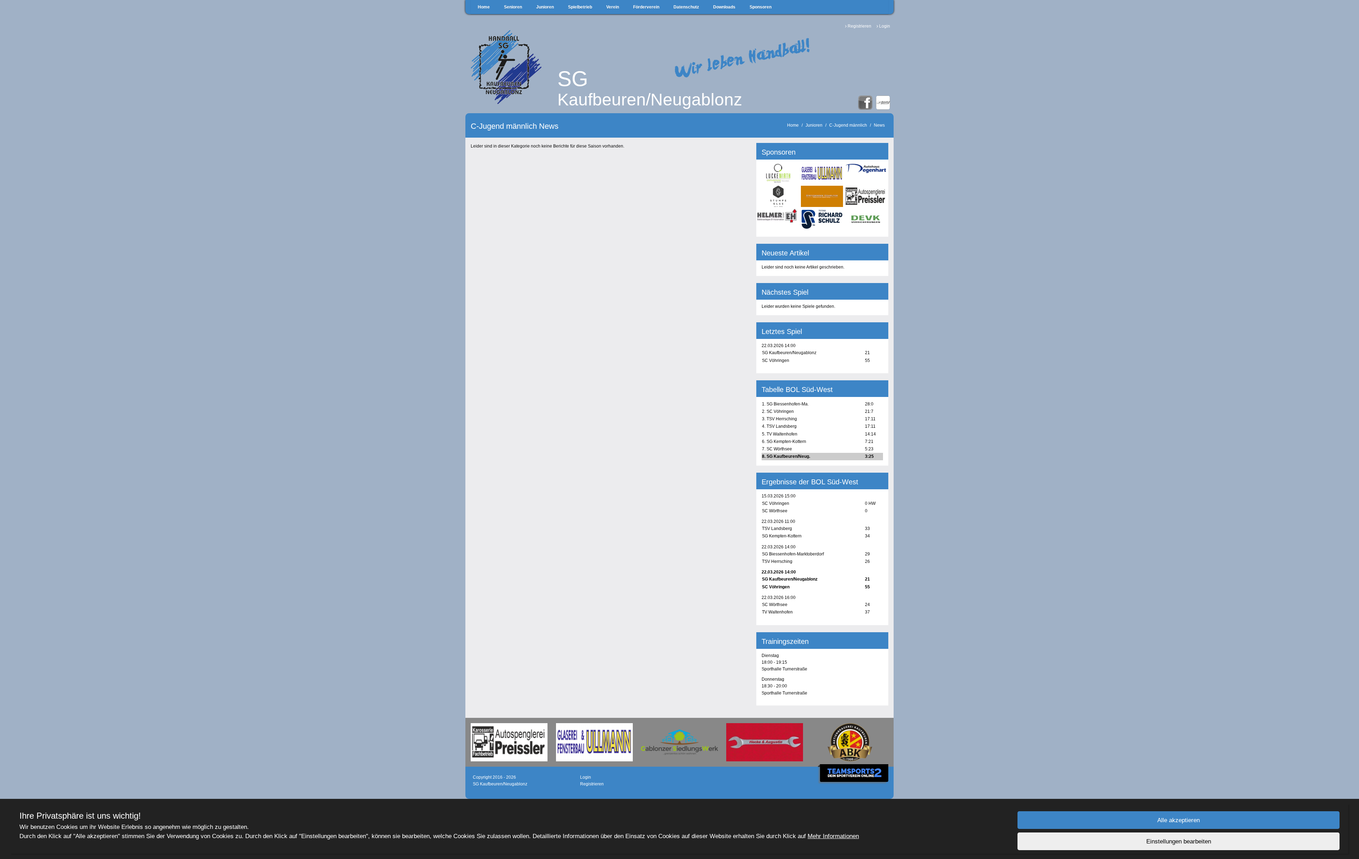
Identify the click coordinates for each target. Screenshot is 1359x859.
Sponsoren (761, 7)
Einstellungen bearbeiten (1178, 841)
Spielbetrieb (580, 7)
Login (884, 26)
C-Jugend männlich (848, 125)
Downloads (724, 7)
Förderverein (646, 7)
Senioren (513, 7)
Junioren (545, 7)
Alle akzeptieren (1178, 820)
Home (484, 7)
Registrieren (859, 26)
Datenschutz (686, 7)
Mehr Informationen (833, 836)
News (879, 125)
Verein (612, 7)
